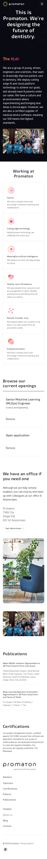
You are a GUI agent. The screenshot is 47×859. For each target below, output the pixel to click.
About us (7, 814)
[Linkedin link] (5, 849)
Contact (7, 826)
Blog (5, 820)
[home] (13, 4)
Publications (9, 799)
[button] (42, 4)
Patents (7, 794)
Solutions (8, 783)
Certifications (10, 788)
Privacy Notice (27, 843)
